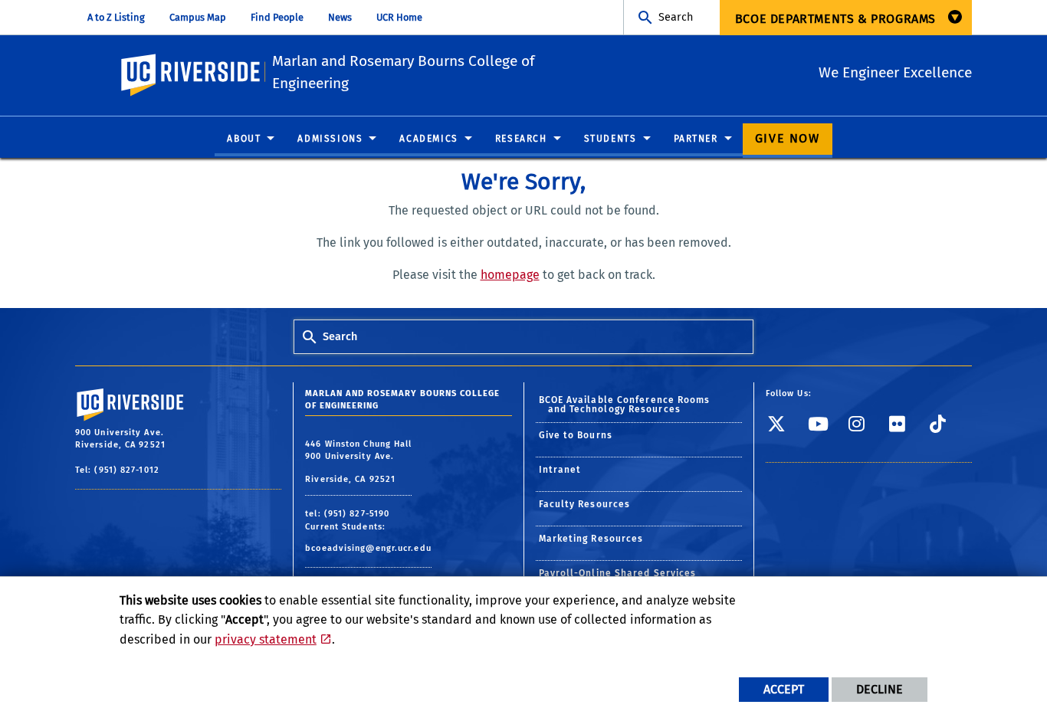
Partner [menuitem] (696, 138)
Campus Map (197, 17)
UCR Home (399, 17)
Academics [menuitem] (428, 138)
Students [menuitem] (610, 138)
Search (675, 17)
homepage (510, 274)
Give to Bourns (575, 435)
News (340, 17)
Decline (879, 689)
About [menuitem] (244, 138)
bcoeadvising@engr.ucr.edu (368, 548)
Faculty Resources (585, 504)
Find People (277, 17)
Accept (783, 689)
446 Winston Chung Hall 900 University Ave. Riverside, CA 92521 (358, 461)
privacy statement (266, 639)
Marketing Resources (591, 538)
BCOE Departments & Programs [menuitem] (835, 18)
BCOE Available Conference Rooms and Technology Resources (625, 405)
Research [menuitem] (521, 138)
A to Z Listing (116, 17)
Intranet (560, 469)
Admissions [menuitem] (330, 138)
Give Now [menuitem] (787, 138)
